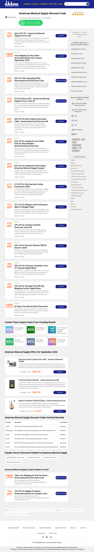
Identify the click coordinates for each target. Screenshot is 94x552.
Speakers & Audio (76, 184)
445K (75, 116)
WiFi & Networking (76, 195)
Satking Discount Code (77, 67)
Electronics (74, 168)
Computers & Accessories (78, 179)
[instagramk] (51, 537)
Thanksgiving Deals (13, 528)
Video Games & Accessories (79, 190)
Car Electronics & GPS (77, 174)
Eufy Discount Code (76, 53)
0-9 (29, 514)
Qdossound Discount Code (78, 86)
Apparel (73, 160)
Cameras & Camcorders (78, 171)
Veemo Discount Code (77, 58)
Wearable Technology (77, 193)
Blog (60, 4)
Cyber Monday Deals (45, 528)
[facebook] (43, 537)
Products (44, 4)
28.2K (75, 120)
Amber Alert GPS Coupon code (15, 457)
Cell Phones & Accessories (78, 176)
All (6, 510)
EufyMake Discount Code (78, 49)
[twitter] (47, 537)
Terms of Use (53, 533)
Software (73, 206)
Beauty (73, 163)
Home (72, 201)
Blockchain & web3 (76, 165)
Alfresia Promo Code (50, 457)
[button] (87, 4)
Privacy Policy (41, 533)
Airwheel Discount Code (13, 462)
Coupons (35, 4)
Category (27, 4)
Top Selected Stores (61, 528)
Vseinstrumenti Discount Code (80, 81)
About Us (73, 528)
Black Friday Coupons (29, 528)
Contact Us (83, 528)
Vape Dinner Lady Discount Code (80, 77)
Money (73, 204)
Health (72, 198)
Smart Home (75, 182)
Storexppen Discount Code (79, 72)
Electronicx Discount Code (78, 63)
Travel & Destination (76, 209)
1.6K (75, 125)
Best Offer (53, 4)
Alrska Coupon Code (34, 457)
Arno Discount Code (77, 91)
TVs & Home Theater (77, 187)
